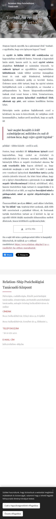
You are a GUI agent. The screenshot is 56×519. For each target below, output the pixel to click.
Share (9, 255)
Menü (52, 4)
